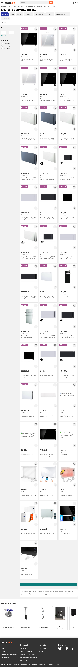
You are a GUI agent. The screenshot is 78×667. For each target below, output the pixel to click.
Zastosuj (3, 35)
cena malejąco (8, 48)
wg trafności (7, 43)
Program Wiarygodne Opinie (9, 654)
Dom (10, 6)
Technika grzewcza (30, 6)
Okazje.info (4, 6)
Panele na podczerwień (62, 14)
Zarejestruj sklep (24, 648)
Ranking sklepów (5, 658)
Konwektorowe (39, 14)
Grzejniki (39, 6)
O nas (2, 648)
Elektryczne (47, 6)
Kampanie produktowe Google (28, 658)
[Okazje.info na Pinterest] (73, 649)
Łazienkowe (50, 14)
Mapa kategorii (43, 648)
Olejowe (19, 14)
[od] (4, 33)
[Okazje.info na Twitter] (60, 649)
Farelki (12, 14)
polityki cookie (56, 664)
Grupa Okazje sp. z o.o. (15, 664)
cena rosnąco (7, 46)
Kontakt (3, 651)
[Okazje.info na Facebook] (67, 649)
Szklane (54, 6)
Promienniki (28, 14)
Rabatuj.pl (42, 651)
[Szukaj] (36, 2)
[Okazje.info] (10, 3)
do (8, 33)
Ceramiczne (5, 18)
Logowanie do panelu (26, 651)
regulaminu (47, 664)
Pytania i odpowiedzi (26, 661)
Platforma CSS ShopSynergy (28, 654)
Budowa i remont (18, 6)
